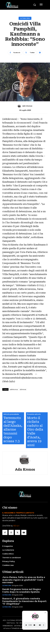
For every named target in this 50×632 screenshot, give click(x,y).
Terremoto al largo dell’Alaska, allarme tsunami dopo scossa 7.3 (12, 429)
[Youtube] (23, 532)
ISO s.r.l (16, 526)
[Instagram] (11, 532)
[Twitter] (17, 532)
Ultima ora (25, 18)
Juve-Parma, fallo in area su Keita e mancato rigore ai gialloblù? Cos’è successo (23, 580)
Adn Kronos (27, 106)
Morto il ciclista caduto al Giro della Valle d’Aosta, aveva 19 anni (35, 431)
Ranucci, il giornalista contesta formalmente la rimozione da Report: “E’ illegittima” (24, 601)
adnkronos (14, 389)
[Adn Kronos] (20, 106)
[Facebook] (4, 532)
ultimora (23, 389)
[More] (39, 52)
